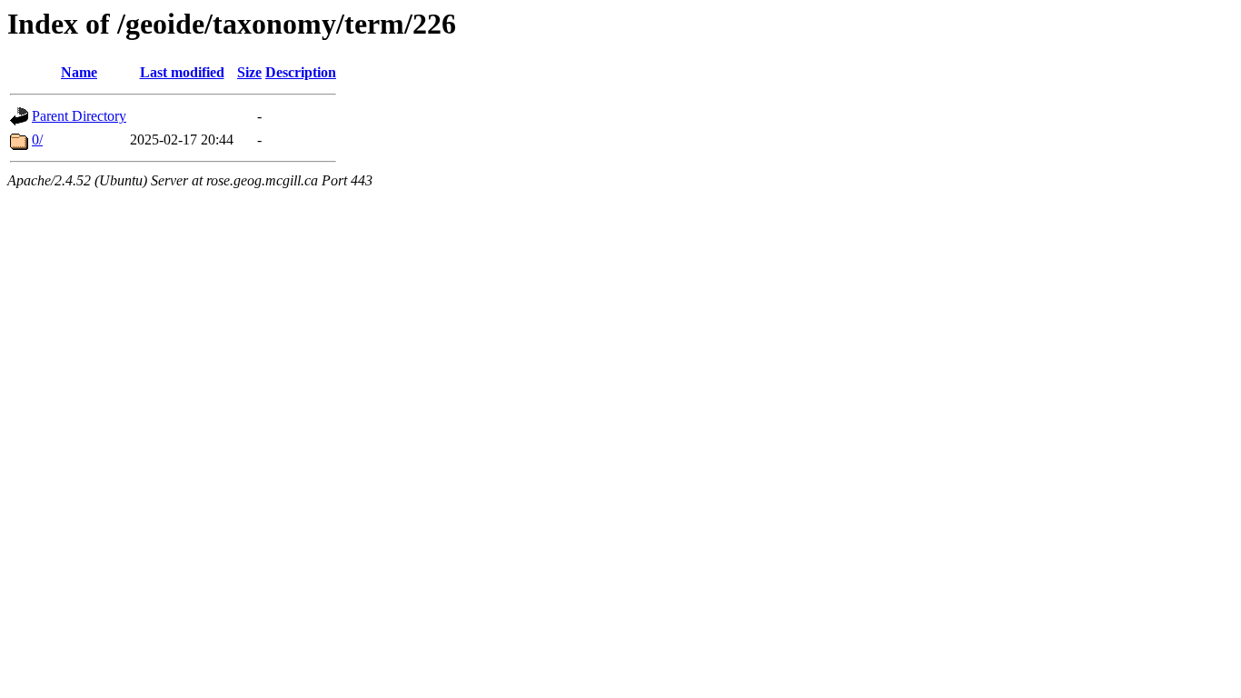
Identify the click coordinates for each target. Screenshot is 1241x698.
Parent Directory (79, 116)
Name (79, 72)
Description (300, 72)
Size (249, 72)
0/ (37, 139)
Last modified (182, 72)
